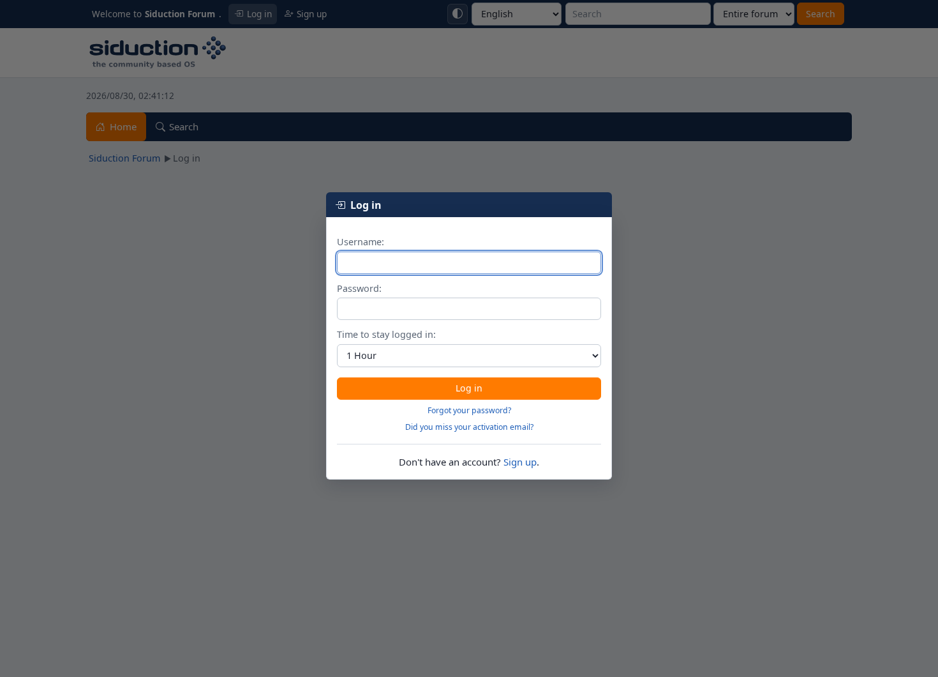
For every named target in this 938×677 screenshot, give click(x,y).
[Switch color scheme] (457, 14)
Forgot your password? (469, 410)
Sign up (520, 461)
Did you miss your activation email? (469, 427)
